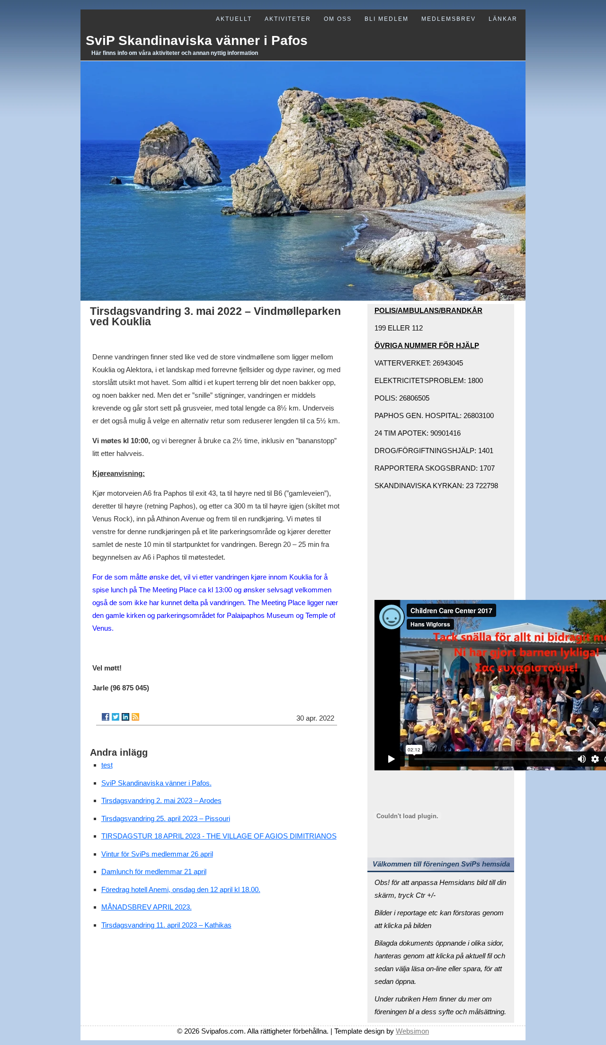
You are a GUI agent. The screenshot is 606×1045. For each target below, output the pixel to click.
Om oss (338, 19)
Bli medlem (387, 19)
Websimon (412, 1031)
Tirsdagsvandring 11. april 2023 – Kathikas (166, 925)
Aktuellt (234, 19)
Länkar (503, 19)
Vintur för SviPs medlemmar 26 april (157, 854)
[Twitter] (115, 717)
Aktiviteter (288, 19)
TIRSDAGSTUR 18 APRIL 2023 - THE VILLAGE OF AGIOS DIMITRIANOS (219, 836)
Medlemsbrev (448, 19)
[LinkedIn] (125, 717)
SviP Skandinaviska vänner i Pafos (197, 40)
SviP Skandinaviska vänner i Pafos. (156, 783)
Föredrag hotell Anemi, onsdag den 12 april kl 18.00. (180, 889)
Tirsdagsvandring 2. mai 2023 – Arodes (161, 800)
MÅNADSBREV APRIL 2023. (146, 907)
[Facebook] (105, 717)
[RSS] (135, 717)
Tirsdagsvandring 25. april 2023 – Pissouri (165, 818)
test (107, 765)
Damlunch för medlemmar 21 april (153, 871)
